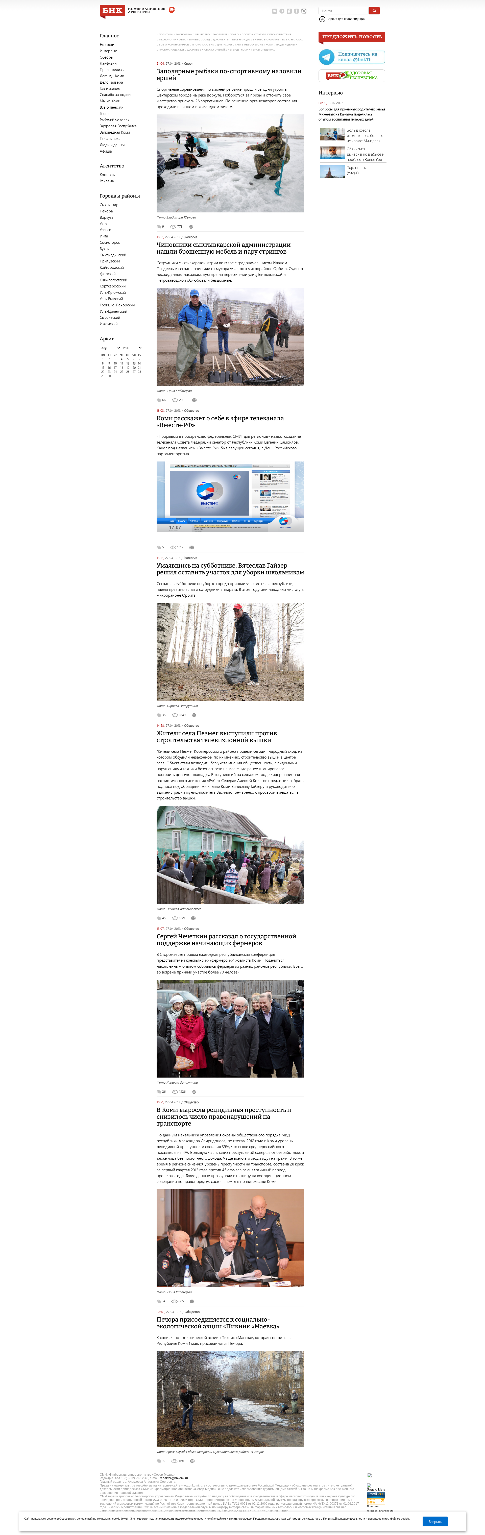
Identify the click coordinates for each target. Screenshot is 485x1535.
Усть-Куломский (113, 292)
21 (139, 368)
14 (139, 363)
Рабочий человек (114, 119)
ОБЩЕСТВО (202, 34)
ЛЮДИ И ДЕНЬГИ (286, 44)
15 (103, 368)
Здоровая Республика (118, 125)
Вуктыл (105, 248)
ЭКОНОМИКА (184, 34)
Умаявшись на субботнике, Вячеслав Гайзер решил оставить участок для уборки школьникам (230, 569)
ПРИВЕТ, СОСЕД (199, 39)
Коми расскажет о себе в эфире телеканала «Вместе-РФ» (220, 422)
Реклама (107, 180)
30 (109, 376)
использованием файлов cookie (388, 1518)
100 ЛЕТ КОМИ (264, 44)
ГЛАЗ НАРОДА (241, 39)
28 (139, 372)
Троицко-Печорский (117, 304)
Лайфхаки (108, 63)
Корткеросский (113, 285)
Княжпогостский (113, 279)
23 (109, 372)
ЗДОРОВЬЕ (194, 49)
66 (164, 400)
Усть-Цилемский (113, 311)
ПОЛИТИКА (166, 34)
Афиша (106, 151)
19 (128, 368)
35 (164, 715)
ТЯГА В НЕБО (243, 44)
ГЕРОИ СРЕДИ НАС (263, 49)
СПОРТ (246, 34)
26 (127, 372)
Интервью (108, 50)
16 (109, 368)
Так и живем (110, 88)
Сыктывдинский (113, 254)
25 (121, 372)
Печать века (110, 138)
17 (115, 368)
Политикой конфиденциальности (344, 1518)
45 (164, 918)
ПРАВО (234, 34)
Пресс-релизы (112, 69)
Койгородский (112, 267)
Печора (106, 210)
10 (115, 363)
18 (121, 368)
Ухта (103, 223)
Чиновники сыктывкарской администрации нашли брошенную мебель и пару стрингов (224, 248)
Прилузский (110, 260)
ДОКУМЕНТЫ (221, 39)
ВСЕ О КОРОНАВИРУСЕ (174, 44)
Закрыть (435, 1521)
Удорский (107, 273)
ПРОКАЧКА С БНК (203, 44)
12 (128, 363)
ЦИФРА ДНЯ (224, 44)
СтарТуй (220, 49)
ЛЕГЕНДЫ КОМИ (238, 49)
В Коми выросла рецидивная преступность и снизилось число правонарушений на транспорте (224, 1116)
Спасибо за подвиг (116, 94)
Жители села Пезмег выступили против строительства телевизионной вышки (217, 737)
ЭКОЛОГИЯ (220, 34)
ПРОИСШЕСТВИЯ (280, 34)
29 (102, 376)
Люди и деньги (112, 144)
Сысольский (110, 317)
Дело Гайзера (111, 82)
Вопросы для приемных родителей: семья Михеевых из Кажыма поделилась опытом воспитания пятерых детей (352, 114)
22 (102, 372)
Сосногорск (110, 242)
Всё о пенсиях (111, 107)
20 (134, 368)
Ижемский (108, 323)
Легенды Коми (112, 75)
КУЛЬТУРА (260, 34)
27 (134, 372)
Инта (104, 235)
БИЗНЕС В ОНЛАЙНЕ (266, 39)
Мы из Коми (110, 100)
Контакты (107, 174)
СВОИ (208, 49)
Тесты (104, 113)
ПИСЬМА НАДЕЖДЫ (171, 49)
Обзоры (106, 57)
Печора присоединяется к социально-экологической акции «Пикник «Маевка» (218, 1323)
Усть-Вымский (111, 298)
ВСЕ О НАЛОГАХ (292, 39)
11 (121, 363)
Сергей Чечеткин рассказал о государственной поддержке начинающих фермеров (226, 940)
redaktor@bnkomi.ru (174, 1478)
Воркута (106, 217)
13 (134, 363)
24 (115, 372)
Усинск (105, 229)
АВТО (182, 39)
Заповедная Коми (115, 132)
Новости (107, 44)
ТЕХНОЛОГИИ (167, 39)
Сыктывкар (109, 204)
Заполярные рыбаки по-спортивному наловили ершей (229, 75)
